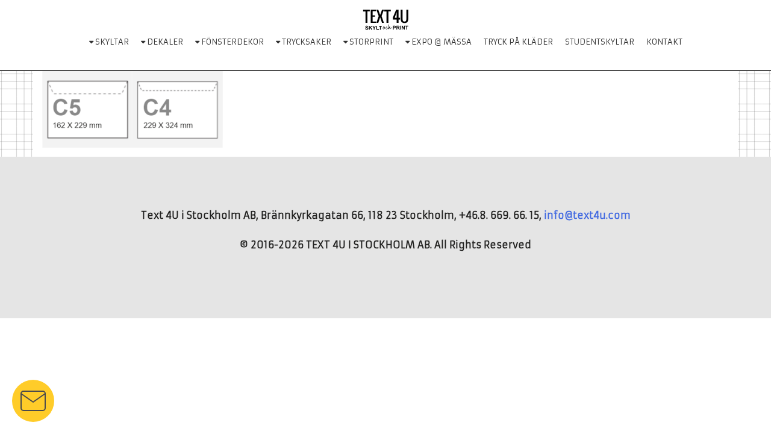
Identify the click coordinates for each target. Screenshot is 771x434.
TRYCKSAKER (305, 42)
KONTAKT (664, 42)
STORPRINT (370, 42)
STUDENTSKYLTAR (599, 42)
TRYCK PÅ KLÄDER (518, 42)
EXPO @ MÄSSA (441, 42)
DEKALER (164, 42)
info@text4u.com (587, 215)
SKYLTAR (111, 42)
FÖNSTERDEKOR (231, 42)
